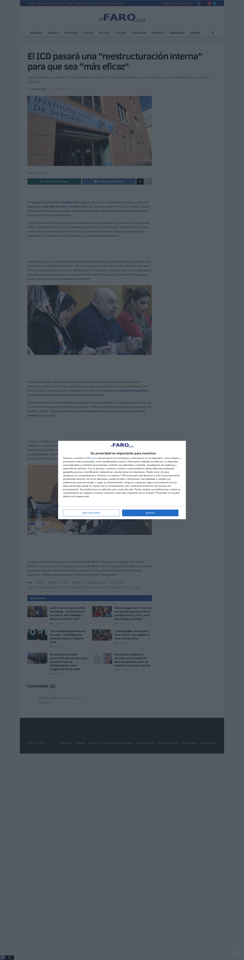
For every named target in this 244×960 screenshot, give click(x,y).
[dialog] (122, 480)
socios (94, 458)
